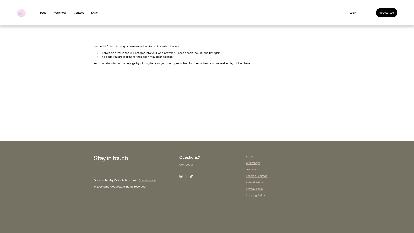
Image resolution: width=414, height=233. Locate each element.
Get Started (253, 169)
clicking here (148, 63)
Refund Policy (254, 182)
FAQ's (94, 12)
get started (386, 13)
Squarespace (147, 180)
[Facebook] (186, 176)
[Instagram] (181, 176)
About (42, 12)
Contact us (186, 164)
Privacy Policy (254, 189)
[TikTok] (191, 176)
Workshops (59, 12)
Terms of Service (256, 176)
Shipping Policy (255, 195)
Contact (79, 12)
